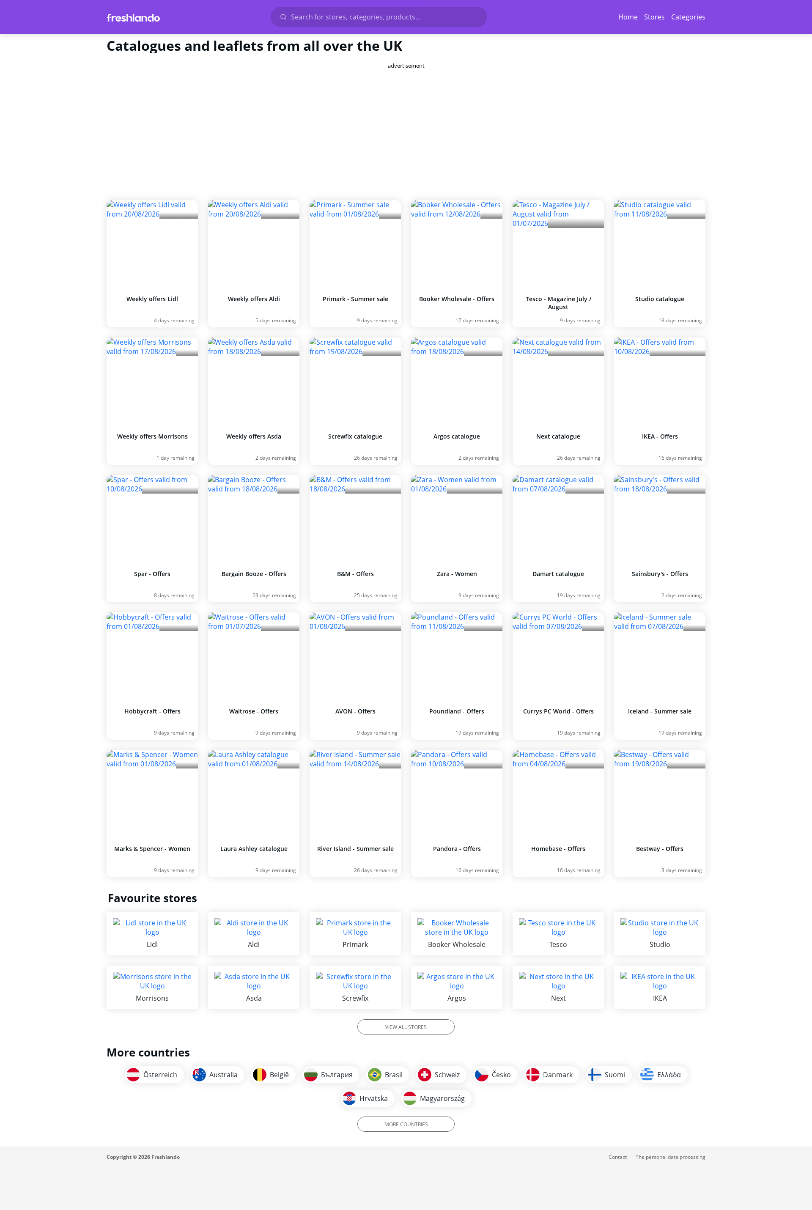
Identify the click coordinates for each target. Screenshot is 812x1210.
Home (628, 17)
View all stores (406, 1027)
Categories (688, 17)
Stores (654, 17)
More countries (406, 1124)
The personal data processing (670, 1157)
